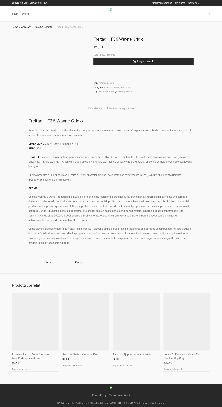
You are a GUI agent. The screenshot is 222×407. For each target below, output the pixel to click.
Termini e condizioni (119, 395)
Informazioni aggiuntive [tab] (120, 108)
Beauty (101, 91)
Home (15, 27)
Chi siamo (180, 3)
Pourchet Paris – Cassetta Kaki (80, 354)
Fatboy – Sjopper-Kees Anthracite (132, 354)
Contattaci (193, 3)
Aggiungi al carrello (143, 61)
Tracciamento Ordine (161, 3)
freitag (112, 91)
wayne (129, 91)
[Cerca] (190, 14)
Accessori (26, 27)
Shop (15, 13)
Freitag (79, 262)
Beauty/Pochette (43, 27)
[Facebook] (205, 2)
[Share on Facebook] (100, 74)
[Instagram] (209, 2)
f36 (106, 91)
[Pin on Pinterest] (110, 74)
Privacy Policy (99, 395)
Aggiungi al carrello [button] (21, 369)
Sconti (25, 13)
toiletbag (120, 91)
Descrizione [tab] (95, 108)
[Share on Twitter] (105, 74)
